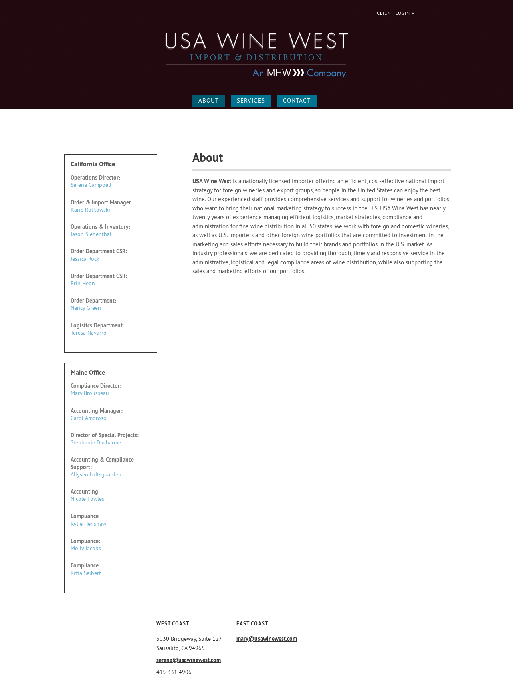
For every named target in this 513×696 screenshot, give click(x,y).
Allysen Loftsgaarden (96, 474)
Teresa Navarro (89, 332)
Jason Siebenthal (91, 234)
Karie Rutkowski (90, 209)
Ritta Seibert (86, 573)
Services (251, 100)
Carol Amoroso (89, 418)
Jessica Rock (85, 258)
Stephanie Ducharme (96, 442)
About (208, 100)
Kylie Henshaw (88, 523)
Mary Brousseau (90, 393)
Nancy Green (86, 307)
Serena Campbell (91, 184)
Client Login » (395, 13)
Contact (297, 100)
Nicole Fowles (87, 498)
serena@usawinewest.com (188, 660)
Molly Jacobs (86, 548)
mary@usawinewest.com (266, 638)
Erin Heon (83, 283)
